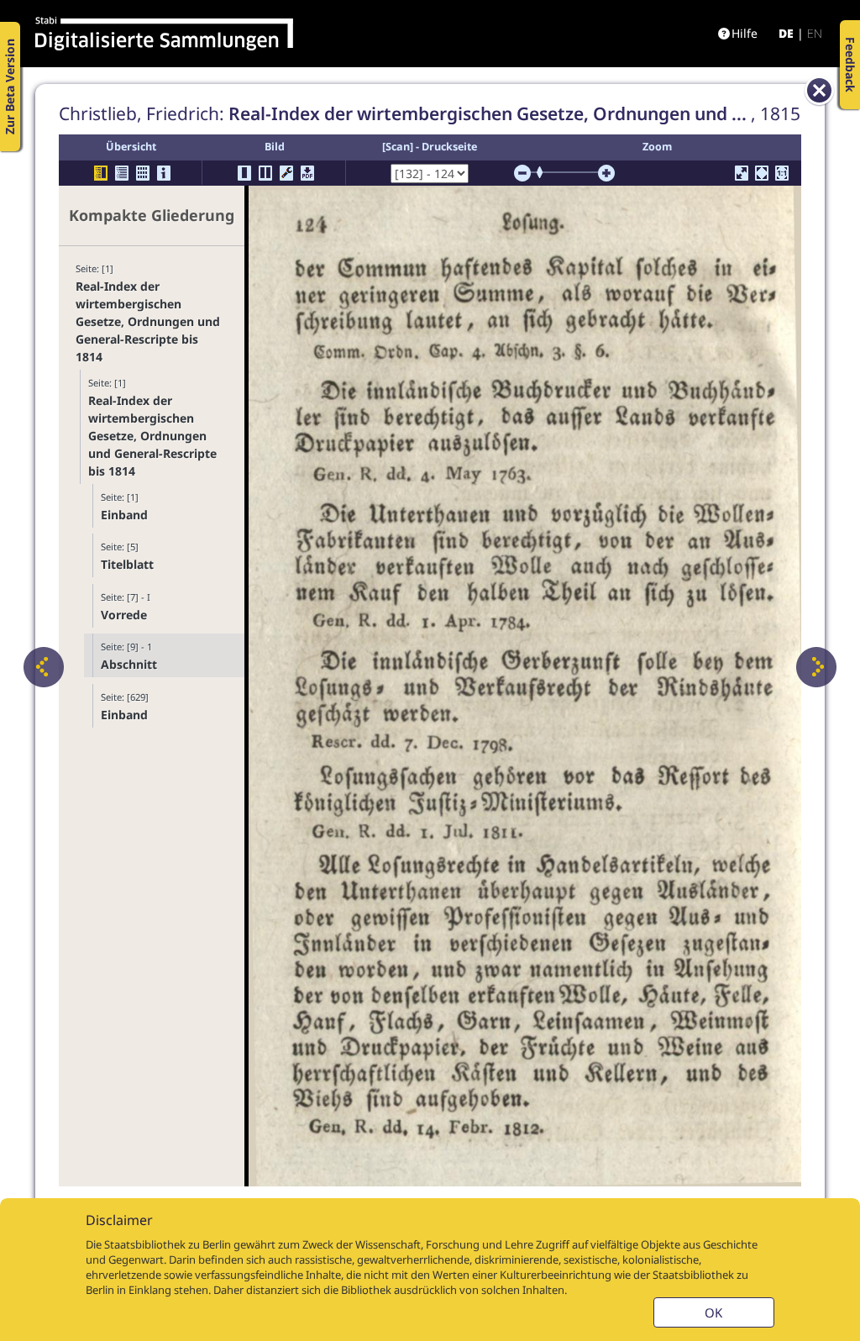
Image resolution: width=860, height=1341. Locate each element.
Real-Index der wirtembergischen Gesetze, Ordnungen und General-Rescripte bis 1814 (148, 321)
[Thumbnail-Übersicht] (142, 173)
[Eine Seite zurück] (44, 667)
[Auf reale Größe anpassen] (782, 173)
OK (713, 1312)
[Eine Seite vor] (816, 667)
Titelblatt (127, 564)
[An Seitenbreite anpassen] (761, 173)
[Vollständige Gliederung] (121, 173)
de (786, 33)
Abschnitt (129, 664)
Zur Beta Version (10, 86)
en (814, 33)
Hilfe (745, 33)
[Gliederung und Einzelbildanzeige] (101, 173)
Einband (124, 515)
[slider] (545, 172)
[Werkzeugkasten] (286, 173)
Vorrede (124, 615)
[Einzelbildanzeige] (244, 173)
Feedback (850, 64)
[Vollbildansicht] (741, 173)
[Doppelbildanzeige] (265, 173)
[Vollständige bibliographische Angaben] (163, 173)
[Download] (307, 173)
